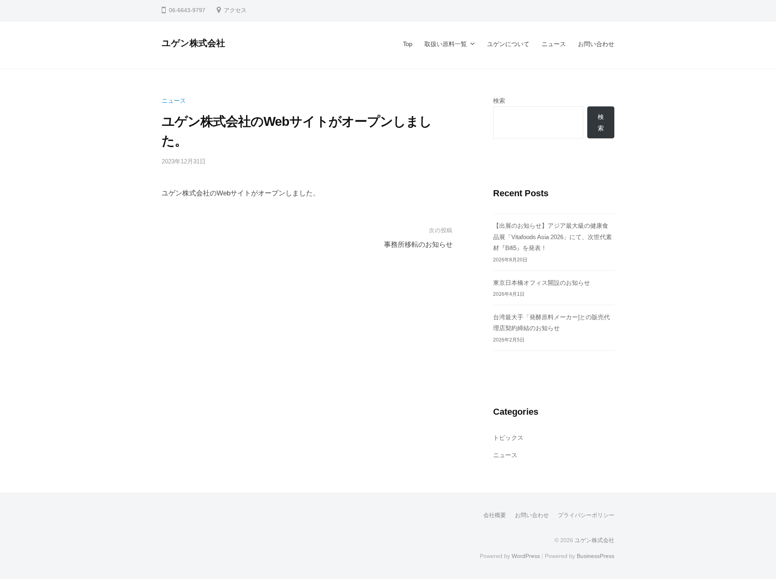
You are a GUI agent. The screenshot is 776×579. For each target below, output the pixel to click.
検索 (499, 100)
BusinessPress (595, 556)
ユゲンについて (508, 43)
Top (407, 43)
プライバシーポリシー (586, 515)
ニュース (554, 43)
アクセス (235, 10)
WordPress (526, 556)
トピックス (508, 437)
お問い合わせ (596, 43)
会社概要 (494, 515)
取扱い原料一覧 (445, 43)
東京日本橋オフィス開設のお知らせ (541, 282)
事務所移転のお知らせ (418, 244)
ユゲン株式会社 (193, 43)
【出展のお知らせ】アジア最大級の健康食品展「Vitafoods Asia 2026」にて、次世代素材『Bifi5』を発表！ (552, 236)
